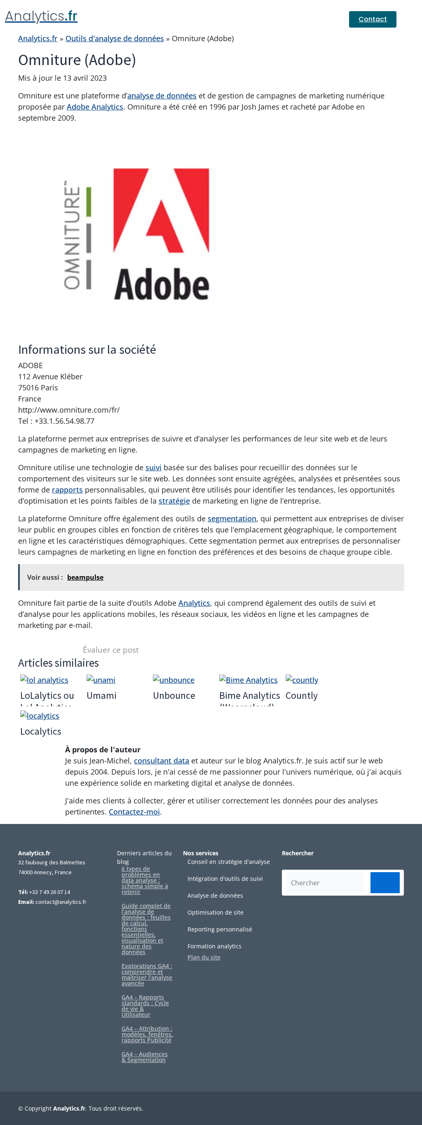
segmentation (232, 518)
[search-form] (385, 882)
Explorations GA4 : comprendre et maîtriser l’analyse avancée (147, 974)
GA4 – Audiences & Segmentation (145, 1057)
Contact (373, 19)
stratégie (174, 501)
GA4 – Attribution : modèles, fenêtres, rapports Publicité (147, 1034)
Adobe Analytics (95, 107)
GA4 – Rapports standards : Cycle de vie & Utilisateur (145, 1006)
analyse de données (162, 95)
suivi (153, 467)
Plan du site (204, 957)
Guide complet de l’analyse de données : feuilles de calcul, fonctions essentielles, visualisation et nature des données (146, 929)
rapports (67, 490)
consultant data (161, 761)
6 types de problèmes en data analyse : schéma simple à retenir (145, 880)
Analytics (194, 603)
